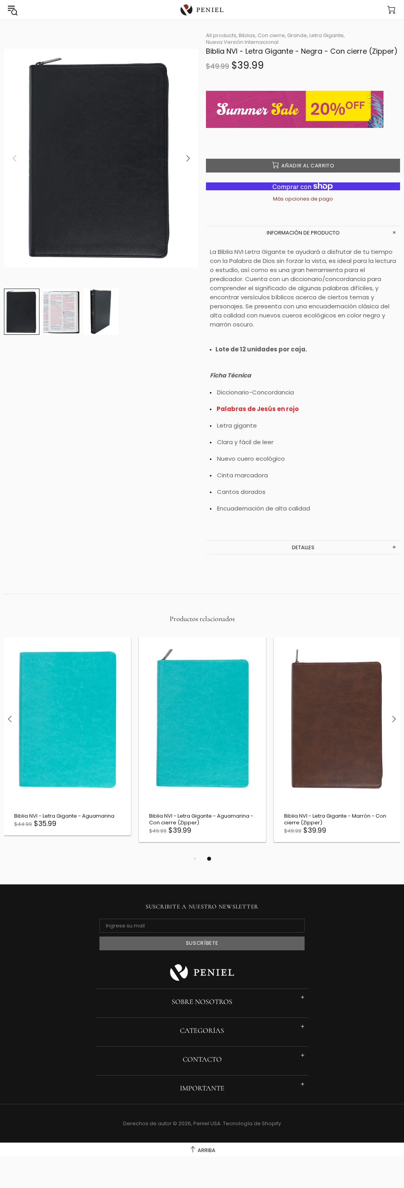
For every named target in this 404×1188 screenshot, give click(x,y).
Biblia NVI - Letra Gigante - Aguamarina (64, 816)
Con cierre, (272, 35)
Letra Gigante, (327, 35)
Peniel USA (202, 10)
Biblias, (247, 35)
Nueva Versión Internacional (242, 42)
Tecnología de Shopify (252, 1123)
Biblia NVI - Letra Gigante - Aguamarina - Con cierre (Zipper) (201, 819)
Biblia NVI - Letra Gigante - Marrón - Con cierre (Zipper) (335, 819)
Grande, (297, 35)
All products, (222, 35)
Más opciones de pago (303, 198)
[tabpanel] (67, 742)
